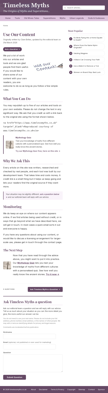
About (33, 389)
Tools (17, 18)
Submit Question (14, 377)
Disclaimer (43, 389)
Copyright (71, 389)
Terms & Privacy (57, 389)
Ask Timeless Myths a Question (44, 289)
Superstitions (49, 18)
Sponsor (101, 389)
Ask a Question (11, 49)
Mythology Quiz (23, 137)
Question (7, 352)
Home (8, 18)
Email (27, 342)
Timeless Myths (26, 5)
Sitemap (81, 389)
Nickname (7, 332)
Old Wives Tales (31, 18)
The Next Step (12, 250)
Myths (62, 18)
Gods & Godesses (96, 18)
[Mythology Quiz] (7, 266)
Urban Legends (77, 18)
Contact (91, 389)
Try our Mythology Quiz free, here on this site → (38, 151)
